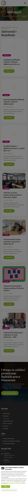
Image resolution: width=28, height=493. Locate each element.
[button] (9, 490)
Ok (5, 486)
